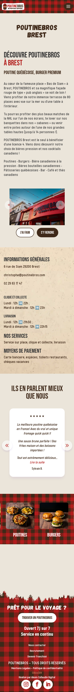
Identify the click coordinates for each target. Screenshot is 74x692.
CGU (34, 673)
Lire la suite (43, 456)
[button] (60, 205)
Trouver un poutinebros (37, 617)
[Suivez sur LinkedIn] (48, 684)
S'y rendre (47, 232)
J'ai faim (25, 232)
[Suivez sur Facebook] (37, 684)
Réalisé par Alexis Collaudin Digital (37, 677)
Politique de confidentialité (48, 668)
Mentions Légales (21, 668)
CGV (40, 673)
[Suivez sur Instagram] (26, 684)
